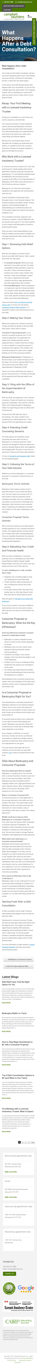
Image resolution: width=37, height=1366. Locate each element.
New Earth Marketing (26, 1358)
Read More (6, 1003)
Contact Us (9, 1274)
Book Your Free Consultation (34, 32)
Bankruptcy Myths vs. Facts (14, 1013)
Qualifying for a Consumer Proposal (18, 959)
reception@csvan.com (24, 2)
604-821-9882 (8, 2)
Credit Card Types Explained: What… (18, 966)
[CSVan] (14, 16)
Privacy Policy (11, 1360)
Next (33, 1142)
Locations (7, 10)
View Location (11, 1172)
